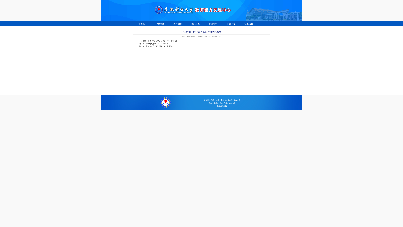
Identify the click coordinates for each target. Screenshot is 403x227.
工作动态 (177, 23)
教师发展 (195, 23)
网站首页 (142, 23)
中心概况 (160, 23)
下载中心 (231, 23)
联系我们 (248, 23)
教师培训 (213, 23)
